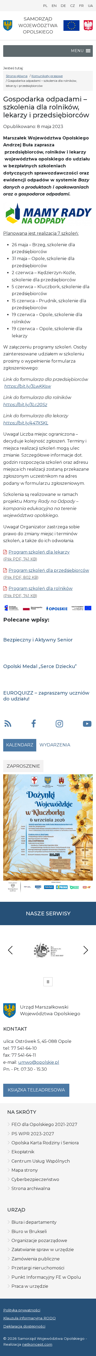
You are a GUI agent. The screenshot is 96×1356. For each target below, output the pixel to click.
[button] (33, 724)
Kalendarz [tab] (19, 744)
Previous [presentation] (10, 950)
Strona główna (16, 76)
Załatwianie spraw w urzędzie (42, 1249)
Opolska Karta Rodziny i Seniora (45, 1142)
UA (90, 6)
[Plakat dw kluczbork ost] (48, 833)
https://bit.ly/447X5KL (25, 423)
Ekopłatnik (22, 1151)
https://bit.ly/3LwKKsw (27, 386)
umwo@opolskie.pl (38, 1062)
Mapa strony (24, 1170)
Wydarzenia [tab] (54, 744)
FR (81, 6)
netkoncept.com (37, 1344)
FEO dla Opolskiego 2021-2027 (44, 1124)
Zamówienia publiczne (35, 1258)
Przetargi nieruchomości (37, 1267)
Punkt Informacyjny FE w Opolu (46, 1277)
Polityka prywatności (21, 1310)
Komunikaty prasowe (47, 76)
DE (63, 6)
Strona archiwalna (30, 1188)
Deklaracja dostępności (24, 1326)
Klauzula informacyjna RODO (29, 1318)
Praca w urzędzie (29, 1286)
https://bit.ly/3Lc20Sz (25, 404)
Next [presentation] (86, 950)
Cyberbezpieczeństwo (35, 1179)
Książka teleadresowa (36, 1090)
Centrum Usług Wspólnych (40, 1161)
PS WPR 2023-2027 (32, 1133)
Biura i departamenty (34, 1222)
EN (54, 6)
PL (45, 6)
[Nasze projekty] (71, 25)
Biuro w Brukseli (29, 1231)
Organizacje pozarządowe (39, 1240)
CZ (72, 6)
